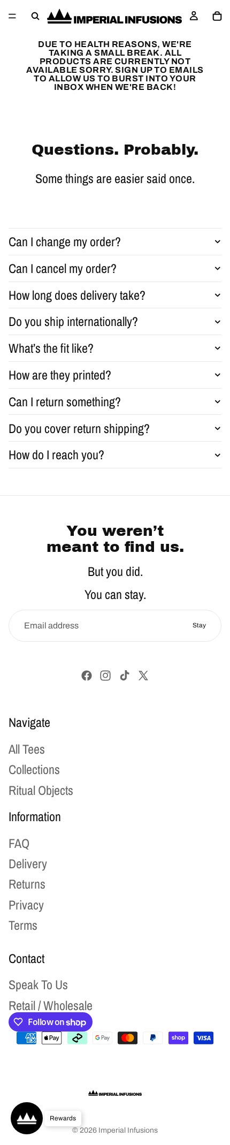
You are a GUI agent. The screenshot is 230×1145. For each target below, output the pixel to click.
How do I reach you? (56, 454)
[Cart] (217, 16)
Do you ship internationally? (73, 321)
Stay (199, 625)
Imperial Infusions (128, 1130)
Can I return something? (65, 401)
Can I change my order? (65, 241)
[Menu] (12, 16)
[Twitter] (143, 675)
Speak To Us (38, 984)
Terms (23, 925)
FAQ (19, 842)
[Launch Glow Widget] (27, 1118)
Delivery (28, 863)
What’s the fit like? (51, 348)
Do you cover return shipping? (79, 428)
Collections (34, 769)
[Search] (35, 16)
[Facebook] (86, 675)
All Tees (27, 748)
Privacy (26, 904)
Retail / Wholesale (51, 1004)
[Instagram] (105, 675)
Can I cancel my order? (63, 268)
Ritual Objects (41, 789)
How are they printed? (60, 374)
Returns (27, 883)
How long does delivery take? (77, 295)
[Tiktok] (124, 675)
